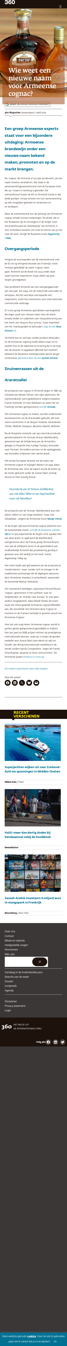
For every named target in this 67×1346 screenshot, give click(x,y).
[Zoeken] (39, 961)
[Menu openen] (60, 6)
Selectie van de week (17, 977)
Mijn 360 (10, 954)
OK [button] (55, 1342)
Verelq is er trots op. (34, 657)
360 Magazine (12, 113)
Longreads (11, 986)
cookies (31, 1336)
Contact (9, 936)
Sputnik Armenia (49, 358)
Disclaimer (11, 1001)
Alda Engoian (41, 669)
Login (8, 1010)
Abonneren (11, 949)
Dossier (9, 981)
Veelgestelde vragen (16, 945)
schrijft (47, 407)
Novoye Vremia (54, 519)
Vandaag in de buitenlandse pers (24, 972)
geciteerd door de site (30, 358)
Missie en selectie (15, 940)
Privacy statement (15, 1006)
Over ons (10, 931)
